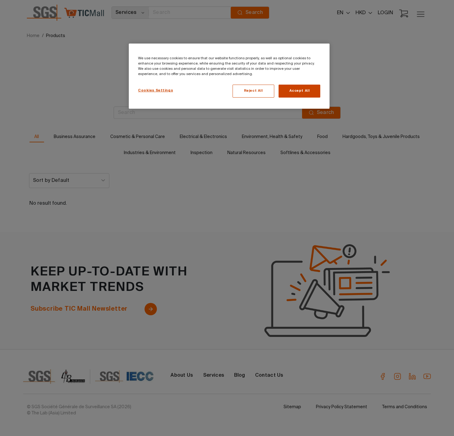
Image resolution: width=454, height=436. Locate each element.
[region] (229, 76)
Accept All (299, 91)
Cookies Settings (155, 90)
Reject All (253, 91)
